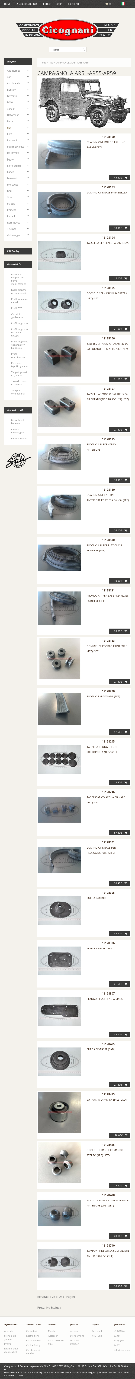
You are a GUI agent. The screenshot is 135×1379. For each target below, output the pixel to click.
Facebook (97, 1331)
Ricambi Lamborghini (17, 431)
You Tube (97, 1335)
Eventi (7, 1343)
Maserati (12, 178)
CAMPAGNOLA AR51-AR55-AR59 (72, 62)
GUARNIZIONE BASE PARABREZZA (107, 192)
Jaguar (10, 159)
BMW (10, 102)
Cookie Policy (33, 1345)
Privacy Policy (33, 1340)
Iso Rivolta (13, 153)
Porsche (11, 210)
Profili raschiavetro (18, 355)
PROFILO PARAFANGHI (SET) (103, 696)
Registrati (73, 3)
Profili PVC (16, 308)
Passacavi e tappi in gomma (19, 364)
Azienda (8, 1331)
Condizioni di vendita (33, 1351)
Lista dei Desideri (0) (26, 3)
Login (59, 3)
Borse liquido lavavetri (18, 422)
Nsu (9, 191)
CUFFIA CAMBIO (96, 898)
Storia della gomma (10, 1337)
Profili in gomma (19, 323)
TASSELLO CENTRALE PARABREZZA (107, 242)
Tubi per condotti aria (18, 392)
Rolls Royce (13, 222)
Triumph (12, 229)
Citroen (11, 108)
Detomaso (13, 115)
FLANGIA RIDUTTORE (99, 948)
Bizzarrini (12, 96)
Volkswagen (14, 235)
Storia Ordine (77, 1335)
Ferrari (10, 121)
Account (74, 1331)
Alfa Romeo (14, 70)
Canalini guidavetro (17, 316)
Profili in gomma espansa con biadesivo (19, 344)
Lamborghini (14, 165)
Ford (9, 134)
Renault (11, 216)
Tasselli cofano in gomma (19, 383)
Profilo (46, 3)
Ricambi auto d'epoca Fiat (11, 1350)
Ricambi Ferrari (19, 438)
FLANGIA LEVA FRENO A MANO (105, 999)
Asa (9, 77)
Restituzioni (32, 1335)
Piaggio (11, 203)
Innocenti (12, 140)
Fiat (9, 127)
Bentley (11, 89)
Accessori (53, 1335)
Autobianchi (13, 83)
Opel (9, 197)
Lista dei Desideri (74, 1342)
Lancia (10, 172)
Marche (52, 1331)
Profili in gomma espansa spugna (19, 332)
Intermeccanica (15, 146)
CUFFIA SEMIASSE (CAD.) (101, 1049)
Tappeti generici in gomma (19, 374)
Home (7, 3)
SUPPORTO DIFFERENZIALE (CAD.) (107, 1099)
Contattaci (31, 1331)
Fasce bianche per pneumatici (19, 291)
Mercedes (12, 184)
